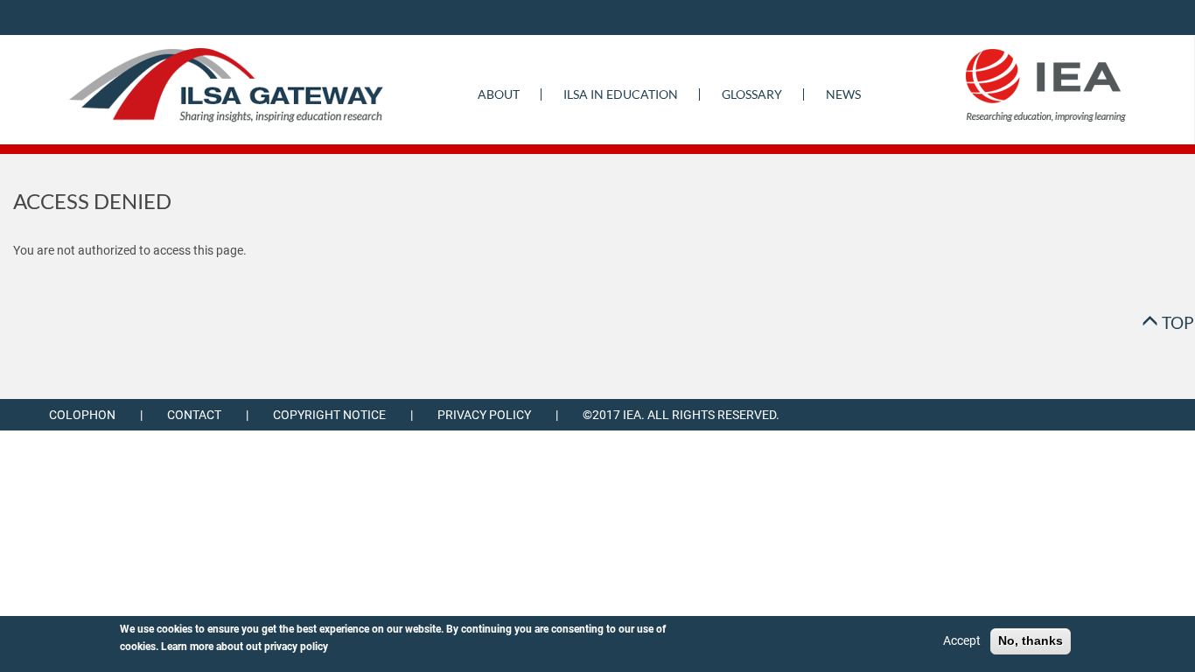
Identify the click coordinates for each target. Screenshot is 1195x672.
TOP (1176, 322)
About (499, 94)
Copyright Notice (329, 415)
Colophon (82, 415)
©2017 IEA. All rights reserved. (681, 415)
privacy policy (296, 646)
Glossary (752, 94)
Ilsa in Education (620, 94)
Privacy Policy (484, 415)
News (843, 94)
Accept (962, 641)
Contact (194, 415)
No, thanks (1030, 641)
